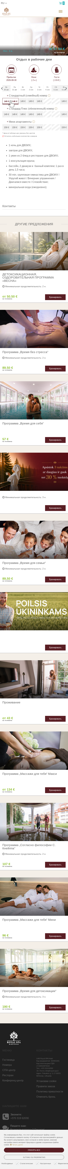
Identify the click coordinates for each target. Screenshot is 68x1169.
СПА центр (8, 1070)
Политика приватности (49, 1091)
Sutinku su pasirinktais (34, 1157)
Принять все (34, 1150)
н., (50, 14)
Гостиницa (8, 1060)
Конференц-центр (12, 1080)
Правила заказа (45, 1086)
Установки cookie (46, 1081)
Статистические (26, 1163)
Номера (7, 1065)
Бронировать (55, 297)
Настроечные (45, 1163)
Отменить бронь (45, 1096)
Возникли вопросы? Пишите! (27, 1129)
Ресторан (7, 1075)
